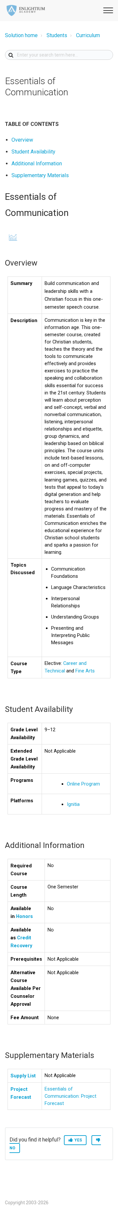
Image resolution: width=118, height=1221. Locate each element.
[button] (107, 9)
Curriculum (88, 35)
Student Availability (33, 152)
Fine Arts (85, 671)
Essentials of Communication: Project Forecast (70, 1096)
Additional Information (36, 163)
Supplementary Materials (40, 175)
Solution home (21, 35)
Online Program (83, 784)
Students (57, 35)
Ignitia (73, 804)
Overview (22, 140)
